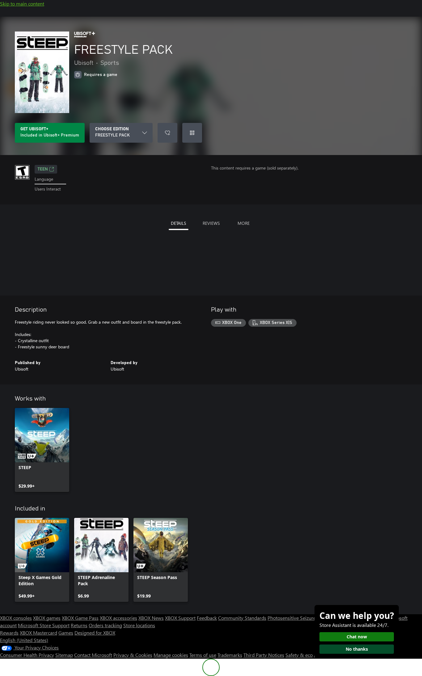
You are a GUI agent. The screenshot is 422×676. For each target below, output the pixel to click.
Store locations (139, 625)
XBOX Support (180, 618)
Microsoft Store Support (44, 625)
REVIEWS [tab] (211, 223)
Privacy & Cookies (132, 655)
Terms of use (202, 655)
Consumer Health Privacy (27, 655)
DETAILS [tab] (178, 223)
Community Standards (242, 618)
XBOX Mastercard (38, 632)
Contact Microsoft (93, 655)
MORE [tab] (244, 223)
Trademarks (229, 655)
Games (65, 632)
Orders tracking (105, 625)
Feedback (207, 618)
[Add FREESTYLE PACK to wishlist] (167, 133)
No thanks (357, 649)
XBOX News (151, 618)
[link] (42, 450)
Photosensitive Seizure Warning (301, 618)
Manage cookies (171, 655)
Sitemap (64, 655)
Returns (79, 625)
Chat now (357, 637)
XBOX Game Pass (80, 618)
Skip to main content (22, 3)
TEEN (43, 169)
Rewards (9, 632)
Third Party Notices (263, 655)
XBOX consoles (16, 618)
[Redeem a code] (192, 133)
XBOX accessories (118, 618)
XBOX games (47, 618)
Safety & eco (299, 655)
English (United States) (24, 640)
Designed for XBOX (94, 632)
